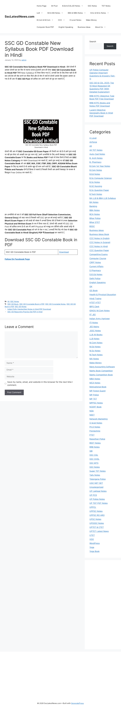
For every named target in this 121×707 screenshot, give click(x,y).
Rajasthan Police (97, 439)
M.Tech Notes (96, 355)
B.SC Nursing (95, 186)
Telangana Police (97, 479)
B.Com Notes (95, 170)
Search (92, 41)
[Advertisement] (41, 99)
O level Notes (95, 423)
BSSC (92, 226)
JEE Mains (94, 326)
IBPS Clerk (94, 306)
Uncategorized (96, 487)
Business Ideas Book (99, 234)
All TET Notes (95, 150)
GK (90, 286)
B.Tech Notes (95, 194)
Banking (93, 206)
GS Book (93, 290)
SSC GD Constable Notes (55, 304)
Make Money (91, 20)
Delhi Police (94, 278)
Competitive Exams (98, 254)
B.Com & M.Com (43, 20)
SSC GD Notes (20, 307)
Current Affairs (96, 266)
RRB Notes (94, 447)
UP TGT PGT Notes (98, 503)
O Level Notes (75, 20)
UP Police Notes (97, 499)
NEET (92, 415)
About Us (99, 27)
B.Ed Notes (94, 174)
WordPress (94, 543)
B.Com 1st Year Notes (99, 166)
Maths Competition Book (101, 375)
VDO (91, 539)
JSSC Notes (95, 330)
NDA (91, 411)
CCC (60, 20)
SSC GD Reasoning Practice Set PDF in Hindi (24, 312)
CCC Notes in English (99, 238)
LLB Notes (94, 339)
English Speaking (66, 27)
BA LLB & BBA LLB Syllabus (102, 198)
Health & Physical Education (102, 294)
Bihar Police (95, 218)
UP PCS (93, 495)
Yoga (91, 547)
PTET (92, 435)
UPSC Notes (95, 519)
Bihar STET (94, 222)
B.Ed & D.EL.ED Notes (71, 6)
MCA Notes (94, 383)
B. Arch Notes (96, 158)
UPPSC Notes (96, 511)
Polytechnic (94, 431)
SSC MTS (93, 463)
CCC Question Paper (99, 250)
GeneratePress (77, 703)
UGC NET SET (96, 483)
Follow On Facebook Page (17, 259)
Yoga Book (94, 551)
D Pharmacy (95, 270)
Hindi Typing (95, 298)
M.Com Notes (95, 343)
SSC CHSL (94, 459)
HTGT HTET (95, 302)
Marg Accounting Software (102, 367)
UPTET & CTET (96, 527)
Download (64, 252)
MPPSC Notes (96, 403)
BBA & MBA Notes (75, 13)
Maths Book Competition (101, 371)
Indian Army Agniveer (99, 318)
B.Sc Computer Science (100, 178)
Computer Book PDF (45, 27)
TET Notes (106, 6)
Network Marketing (98, 419)
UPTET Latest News (99, 531)
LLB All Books (95, 334)
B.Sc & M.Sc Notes (98, 13)
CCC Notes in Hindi (98, 246)
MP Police (94, 395)
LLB (38, 13)
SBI (91, 451)
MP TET (93, 399)
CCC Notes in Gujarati (99, 242)
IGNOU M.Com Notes (99, 310)
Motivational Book (97, 387)
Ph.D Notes (94, 427)
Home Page (41, 6)
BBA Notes (94, 210)
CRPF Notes (95, 262)
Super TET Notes (97, 471)
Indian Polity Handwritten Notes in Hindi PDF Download (29, 309)
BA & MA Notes (54, 13)
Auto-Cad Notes (97, 154)
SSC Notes (92, 6)
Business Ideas (84, 27)
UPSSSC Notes (96, 523)
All (8, 301)
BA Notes (93, 202)
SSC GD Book (12, 304)
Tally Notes (94, 475)
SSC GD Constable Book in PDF (31, 304)
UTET (92, 535)
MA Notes (94, 359)
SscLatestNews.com (19, 16)
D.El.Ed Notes (95, 274)
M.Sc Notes (94, 351)
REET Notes (95, 443)
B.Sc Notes (94, 182)
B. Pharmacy (95, 162)
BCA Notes (94, 214)
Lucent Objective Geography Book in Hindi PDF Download (101, 113)
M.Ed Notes (95, 347)
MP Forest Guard (97, 391)
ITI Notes (93, 322)
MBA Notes (94, 379)
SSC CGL (93, 455)
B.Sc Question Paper (99, 190)
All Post (54, 6)
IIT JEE (92, 314)
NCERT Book (95, 407)
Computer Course (97, 258)
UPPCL (92, 507)
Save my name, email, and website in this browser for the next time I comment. (40, 383)
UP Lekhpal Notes (98, 491)
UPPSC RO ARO (97, 515)
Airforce (93, 142)
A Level (93, 138)
